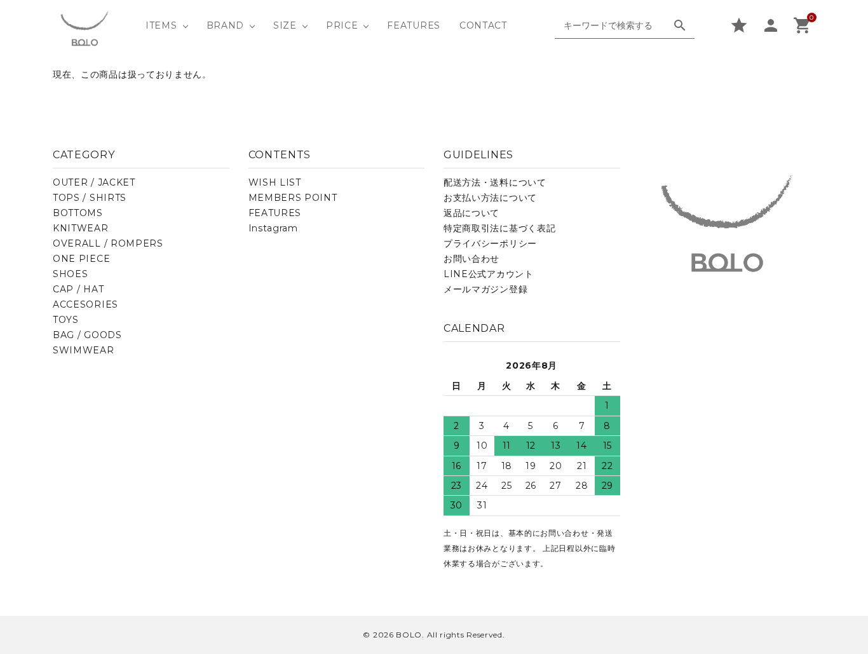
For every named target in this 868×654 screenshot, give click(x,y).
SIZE (285, 25)
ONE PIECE (81, 258)
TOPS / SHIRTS (89, 197)
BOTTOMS (78, 213)
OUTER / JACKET (94, 182)
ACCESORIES (85, 304)
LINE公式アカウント (489, 274)
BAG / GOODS (87, 335)
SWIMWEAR (83, 350)
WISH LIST (274, 182)
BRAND (226, 25)
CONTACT (483, 25)
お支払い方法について (490, 197)
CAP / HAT (78, 289)
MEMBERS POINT (292, 197)
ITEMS (161, 25)
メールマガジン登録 (485, 289)
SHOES (70, 274)
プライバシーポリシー (490, 243)
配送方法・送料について (495, 182)
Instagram (273, 228)
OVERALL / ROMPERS (108, 243)
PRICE (342, 25)
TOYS (66, 319)
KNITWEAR (81, 228)
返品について (471, 213)
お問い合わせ (471, 258)
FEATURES (413, 25)
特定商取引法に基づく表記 (499, 228)
